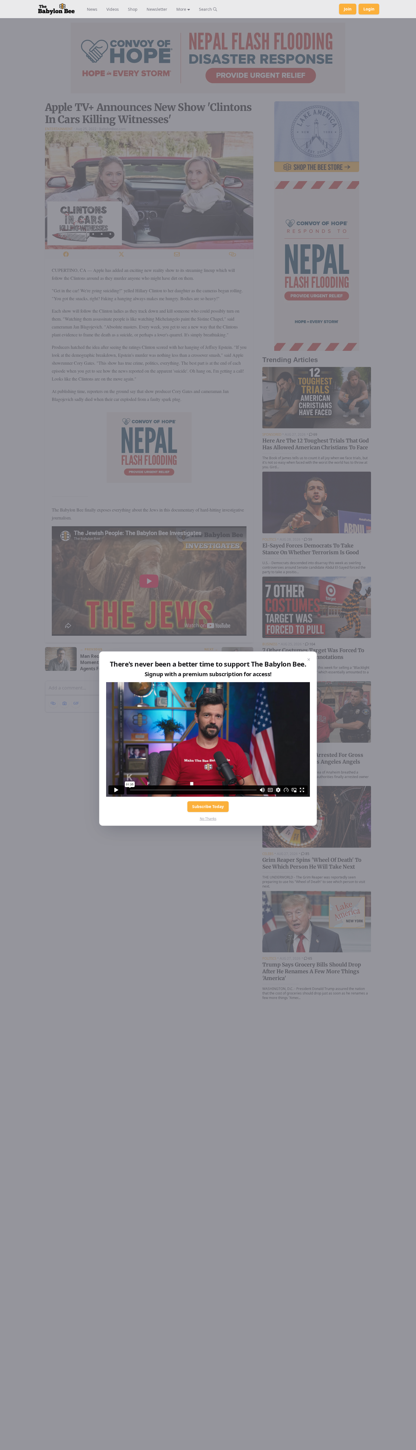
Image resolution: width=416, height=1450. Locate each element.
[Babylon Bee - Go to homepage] (56, 9)
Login (368, 9)
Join (347, 9)
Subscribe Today (208, 806)
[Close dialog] (308, 659)
